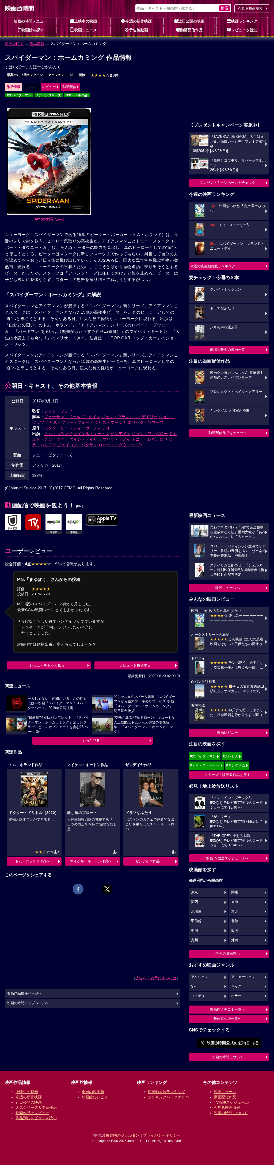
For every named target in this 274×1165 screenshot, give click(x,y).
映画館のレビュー (97, 1097)
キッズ (236, 986)
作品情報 (36, 43)
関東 (234, 892)
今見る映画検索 (250, 8)
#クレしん (230, 756)
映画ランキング (244, 21)
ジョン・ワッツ (58, 411)
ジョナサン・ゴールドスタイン (72, 416)
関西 (194, 902)
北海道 (196, 911)
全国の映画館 (93, 1092)
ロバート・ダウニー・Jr (120, 445)
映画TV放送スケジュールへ (227, 858)
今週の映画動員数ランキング (212, 266)
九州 (194, 940)
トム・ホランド (58, 433)
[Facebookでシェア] (78, 889)
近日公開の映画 (191, 21)
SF (72, 75)
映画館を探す (32, 30)
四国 (234, 930)
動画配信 (69, 87)
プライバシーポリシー (162, 1135)
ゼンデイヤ (121, 433)
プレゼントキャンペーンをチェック (227, 183)
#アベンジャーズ (49, 95)
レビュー (49, 87)
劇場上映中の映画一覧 (227, 350)
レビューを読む (244, 30)
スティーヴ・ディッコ (89, 428)
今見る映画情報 (227, 1107)
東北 (234, 911)
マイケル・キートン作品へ (91, 861)
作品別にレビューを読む (36, 1118)
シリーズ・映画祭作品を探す (227, 775)
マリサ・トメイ (116, 439)
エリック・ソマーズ (146, 422)
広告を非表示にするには (156, 978)
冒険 (82, 75)
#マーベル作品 (76, 95)
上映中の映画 (85, 21)
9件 (105, 75)
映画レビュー (227, 732)
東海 (234, 902)
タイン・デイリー (85, 439)
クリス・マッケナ (110, 422)
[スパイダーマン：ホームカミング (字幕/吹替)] (102, 520)
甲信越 (196, 921)
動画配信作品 (191, 30)
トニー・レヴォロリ (150, 439)
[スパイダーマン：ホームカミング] (13, 522)
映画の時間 (14, 43)
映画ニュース (85, 30)
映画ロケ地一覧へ (227, 1018)
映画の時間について (227, 1057)
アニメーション (243, 977)
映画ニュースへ (227, 588)
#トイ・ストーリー (205, 765)
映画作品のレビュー (32, 1113)
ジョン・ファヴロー (150, 433)
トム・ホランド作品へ (32, 861)
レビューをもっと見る (47, 665)
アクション (56, 75)
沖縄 (234, 940)
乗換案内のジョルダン (120, 1135)
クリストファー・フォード (69, 422)
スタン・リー (56, 428)
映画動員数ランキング (166, 1092)
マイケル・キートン (91, 433)
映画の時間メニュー (30, 21)
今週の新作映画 (138, 21)
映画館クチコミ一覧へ (227, 1009)
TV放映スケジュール (231, 1102)
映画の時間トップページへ (28, 1003)
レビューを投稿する (135, 665)
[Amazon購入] (48, 219)
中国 (194, 930)
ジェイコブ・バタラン (77, 445)
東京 (194, 892)
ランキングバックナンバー (170, 1097)
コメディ (198, 996)
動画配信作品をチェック (227, 433)
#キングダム (235, 765)
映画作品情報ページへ (24, 993)
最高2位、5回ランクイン (25, 75)
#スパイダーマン (19, 95)
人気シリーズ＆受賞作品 (36, 1107)
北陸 (234, 921)
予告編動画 (138, 30)
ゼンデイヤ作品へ (149, 861)
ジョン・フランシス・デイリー (129, 416)
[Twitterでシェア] (107, 889)
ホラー (236, 996)
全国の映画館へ (227, 953)
